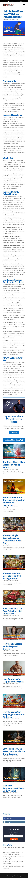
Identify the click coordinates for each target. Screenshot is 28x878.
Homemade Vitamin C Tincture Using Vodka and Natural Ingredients (14, 501)
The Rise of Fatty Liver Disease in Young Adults (14, 465)
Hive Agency (20, 876)
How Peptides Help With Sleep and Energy (12, 646)
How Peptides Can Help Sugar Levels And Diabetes (14, 714)
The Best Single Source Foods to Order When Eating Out (12, 539)
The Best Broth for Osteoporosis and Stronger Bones (12, 576)
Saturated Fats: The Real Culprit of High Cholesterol (12, 611)
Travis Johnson (7, 19)
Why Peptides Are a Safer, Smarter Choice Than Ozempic (14, 751)
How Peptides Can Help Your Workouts (13, 680)
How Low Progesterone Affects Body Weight (13, 788)
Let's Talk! (14, 432)
